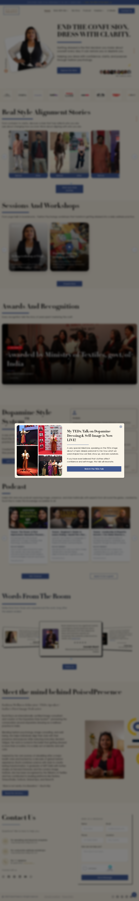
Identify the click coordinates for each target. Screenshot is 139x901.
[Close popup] (120, 426)
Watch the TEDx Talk (94, 469)
